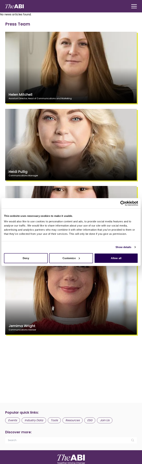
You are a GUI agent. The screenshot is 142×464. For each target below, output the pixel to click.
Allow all (116, 257)
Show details (123, 247)
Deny (26, 257)
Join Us (104, 420)
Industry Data (34, 420)
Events (12, 420)
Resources (72, 420)
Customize (69, 257)
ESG (89, 420)
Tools (54, 420)
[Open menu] (134, 6)
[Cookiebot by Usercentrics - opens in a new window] (123, 203)
